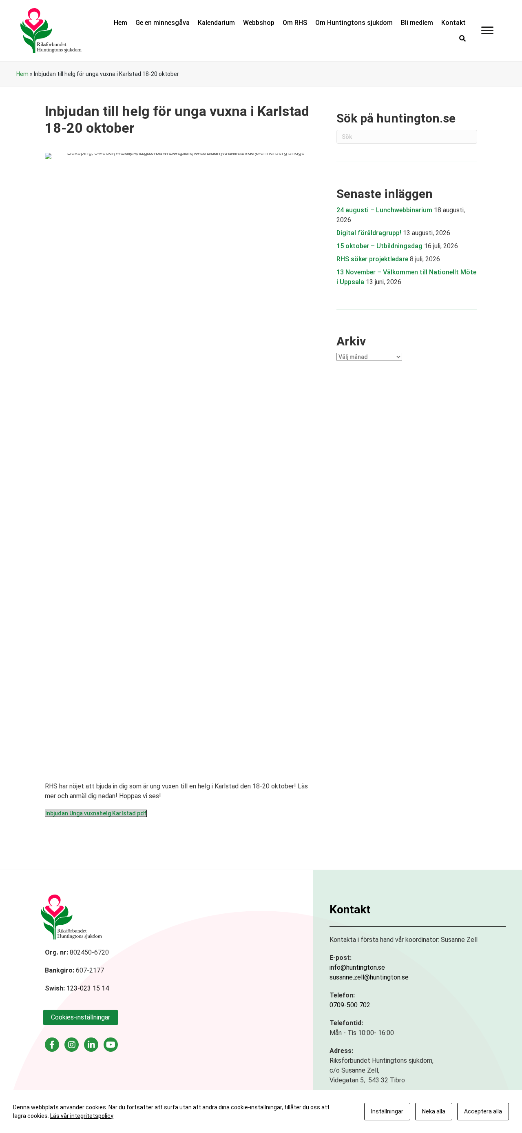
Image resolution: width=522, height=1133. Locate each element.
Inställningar (387, 1111)
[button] (462, 39)
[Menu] (487, 31)
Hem (22, 74)
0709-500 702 (350, 1005)
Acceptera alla (483, 1111)
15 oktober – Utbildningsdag (379, 246)
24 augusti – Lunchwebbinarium (384, 210)
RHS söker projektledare (372, 259)
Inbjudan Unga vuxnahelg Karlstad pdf (95, 813)
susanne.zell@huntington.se (369, 977)
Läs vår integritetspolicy (81, 1116)
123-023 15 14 (87, 988)
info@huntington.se (357, 967)
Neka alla (433, 1111)
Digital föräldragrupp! (368, 233)
